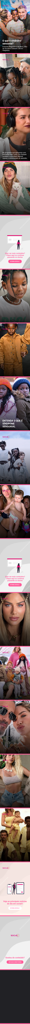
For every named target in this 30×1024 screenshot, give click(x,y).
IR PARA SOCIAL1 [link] (15, 261)
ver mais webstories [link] (15, 962)
